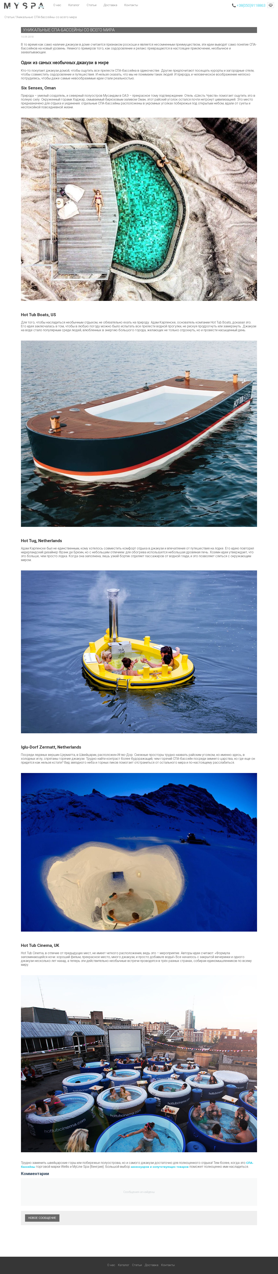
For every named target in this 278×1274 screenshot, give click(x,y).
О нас (57, 5)
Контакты (131, 5)
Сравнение (270, 5)
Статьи (91, 5)
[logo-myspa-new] (24, 5)
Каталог (74, 5)
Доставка (110, 5)
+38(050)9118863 (250, 5)
